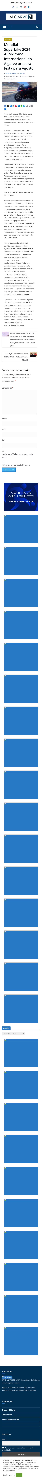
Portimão (13, 79)
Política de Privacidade (10, 1420)
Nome (4, 418)
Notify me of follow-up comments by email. (17, 456)
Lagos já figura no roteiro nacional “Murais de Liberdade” (16, 356)
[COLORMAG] (7, 1377)
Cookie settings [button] (9, 1475)
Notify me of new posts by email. (16, 465)
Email (4, 429)
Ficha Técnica (7, 1415)
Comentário (7, 388)
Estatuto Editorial (8, 1410)
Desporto (8, 39)
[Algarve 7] (4, 27)
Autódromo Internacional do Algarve (22, 76)
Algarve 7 (22, 73)
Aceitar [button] (19, 1475)
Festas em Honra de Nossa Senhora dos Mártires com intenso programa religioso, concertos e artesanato (22, 339)
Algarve (8, 76)
